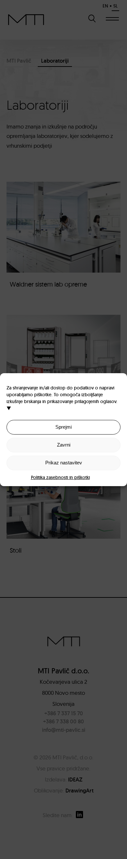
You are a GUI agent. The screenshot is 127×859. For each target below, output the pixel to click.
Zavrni (63, 445)
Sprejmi (63, 427)
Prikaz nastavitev (63, 462)
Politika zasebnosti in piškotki (60, 477)
